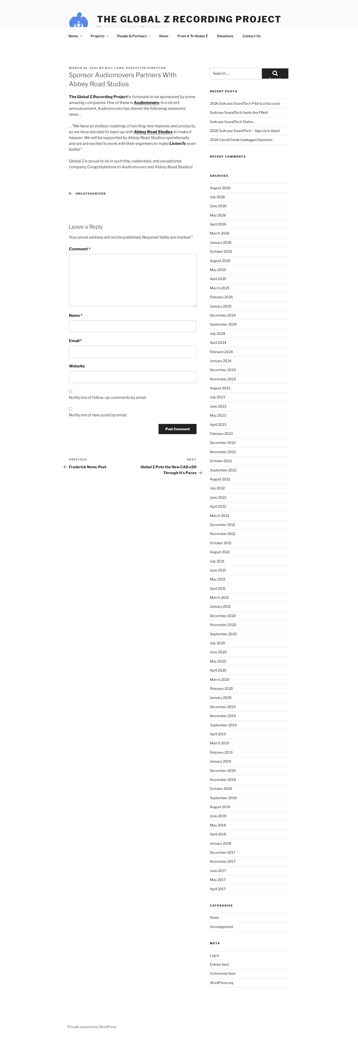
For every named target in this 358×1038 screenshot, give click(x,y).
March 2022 (219, 516)
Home (73, 36)
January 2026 (220, 242)
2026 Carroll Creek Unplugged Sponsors (241, 140)
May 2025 (218, 270)
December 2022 (223, 442)
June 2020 (218, 652)
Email (75, 340)
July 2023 (217, 397)
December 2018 (223, 770)
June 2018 (218, 816)
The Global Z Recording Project (189, 19)
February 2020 (221, 688)
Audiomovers (146, 102)
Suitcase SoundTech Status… (232, 122)
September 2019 (223, 725)
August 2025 (220, 261)
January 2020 (221, 697)
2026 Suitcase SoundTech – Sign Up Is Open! (245, 131)
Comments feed (222, 973)
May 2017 (218, 880)
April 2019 (218, 734)
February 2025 (221, 297)
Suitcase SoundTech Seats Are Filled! (239, 112)
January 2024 (220, 361)
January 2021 (220, 606)
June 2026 (218, 206)
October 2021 (221, 543)
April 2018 (218, 834)
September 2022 (223, 470)
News (163, 36)
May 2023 (218, 415)
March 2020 (220, 679)
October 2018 (221, 788)
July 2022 (217, 488)
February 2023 (221, 433)
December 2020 (223, 616)
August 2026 (220, 188)
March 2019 (219, 743)
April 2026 (218, 224)
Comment (80, 249)
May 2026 (218, 215)
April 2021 (218, 588)
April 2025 (218, 279)
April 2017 (218, 889)
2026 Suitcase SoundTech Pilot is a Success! (245, 103)
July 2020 (217, 643)
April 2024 (218, 342)
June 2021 (218, 570)
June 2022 (218, 497)
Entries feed (219, 964)
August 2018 (220, 807)
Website (77, 366)
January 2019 (220, 761)
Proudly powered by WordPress (91, 1027)
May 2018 (218, 825)
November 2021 (223, 534)
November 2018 (223, 779)
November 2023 (223, 379)
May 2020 (218, 661)
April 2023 (218, 424)
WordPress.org (221, 983)
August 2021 (220, 552)
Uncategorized (91, 193)
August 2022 (220, 479)
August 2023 (220, 388)
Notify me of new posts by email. (98, 415)
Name (76, 315)
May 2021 (218, 579)
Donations (225, 36)
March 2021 (219, 597)
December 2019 (223, 707)
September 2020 (223, 634)
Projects (97, 36)
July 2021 (217, 561)
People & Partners (132, 36)
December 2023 (223, 370)
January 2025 (220, 306)
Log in (214, 955)
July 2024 (217, 333)
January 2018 (220, 843)
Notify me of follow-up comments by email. (108, 397)
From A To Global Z (193, 36)
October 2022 (221, 461)
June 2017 (218, 871)
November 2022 (223, 452)
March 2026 (219, 233)
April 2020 (218, 670)
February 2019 (221, 752)
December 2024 (223, 315)
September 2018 (223, 798)
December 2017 (222, 852)
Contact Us (252, 36)
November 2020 (223, 625)
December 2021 (222, 525)
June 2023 (218, 406)
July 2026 (217, 197)
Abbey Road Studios (153, 132)
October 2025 (221, 251)
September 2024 (223, 324)
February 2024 (221, 352)
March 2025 (219, 288)
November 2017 (223, 861)
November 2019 (223, 716)
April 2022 (218, 506)
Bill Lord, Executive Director (135, 68)
